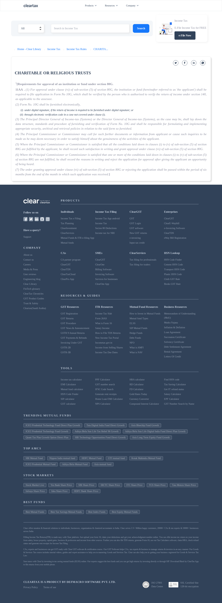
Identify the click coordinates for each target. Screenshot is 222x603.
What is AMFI (137, 347)
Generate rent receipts (106, 394)
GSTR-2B (66, 347)
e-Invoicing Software (174, 228)
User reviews (29, 274)
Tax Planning (67, 223)
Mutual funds (67, 242)
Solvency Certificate (174, 342)
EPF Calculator (171, 399)
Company (130, 5)
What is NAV (136, 352)
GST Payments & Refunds (74, 338)
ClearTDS (169, 233)
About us (27, 255)
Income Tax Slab (103, 313)
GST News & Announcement (75, 328)
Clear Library (30, 284)
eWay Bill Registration (175, 238)
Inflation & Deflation (174, 327)
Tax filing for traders (140, 264)
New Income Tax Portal (107, 338)
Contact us (28, 259)
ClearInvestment (69, 228)
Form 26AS (101, 318)
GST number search (105, 384)
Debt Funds (135, 338)
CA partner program (70, 259)
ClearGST (169, 218)
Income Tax (101, 223)
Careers (27, 264)
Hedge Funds (136, 333)
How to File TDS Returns (108, 333)
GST (132, 218)
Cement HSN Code (173, 264)
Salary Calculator (172, 394)
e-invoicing (135, 238)
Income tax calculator (71, 379)
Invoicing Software (104, 274)
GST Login (135, 223)
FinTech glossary (31, 289)
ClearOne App (102, 284)
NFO (132, 342)
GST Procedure (68, 323)
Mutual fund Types (139, 318)
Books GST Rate (172, 284)
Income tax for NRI (105, 233)
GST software (136, 228)
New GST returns (138, 233)
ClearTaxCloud (68, 274)
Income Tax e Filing (71, 218)
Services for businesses (106, 279)
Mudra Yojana (171, 322)
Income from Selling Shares (109, 347)
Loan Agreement (172, 332)
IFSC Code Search (104, 389)
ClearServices (67, 233)
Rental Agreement (173, 351)
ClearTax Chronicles (33, 293)
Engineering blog (31, 279)
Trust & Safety (30, 303)
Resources (110, 5)
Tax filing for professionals (143, 259)
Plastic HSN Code (173, 274)
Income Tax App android (107, 218)
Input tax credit (137, 242)
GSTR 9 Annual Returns (73, 333)
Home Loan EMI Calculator (109, 399)
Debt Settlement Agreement (177, 347)
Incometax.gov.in (103, 342)
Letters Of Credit (172, 356)
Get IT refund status (174, 389)
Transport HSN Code (174, 269)
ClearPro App (67, 279)
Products (89, 5)
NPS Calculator (102, 404)
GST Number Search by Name (179, 404)
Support (27, 237)
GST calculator (68, 404)
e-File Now (185, 35)
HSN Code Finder (173, 259)
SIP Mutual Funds (138, 328)
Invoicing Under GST (71, 342)
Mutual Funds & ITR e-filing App (77, 238)
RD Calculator (137, 384)
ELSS (132, 323)
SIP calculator (67, 399)
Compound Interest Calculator (144, 404)
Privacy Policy (30, 587)
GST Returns (67, 318)
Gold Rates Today (138, 394)
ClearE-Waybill (171, 223)
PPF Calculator (102, 379)
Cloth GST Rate (172, 279)
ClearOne (99, 264)
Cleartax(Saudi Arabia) (34, 308)
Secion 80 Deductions (106, 228)
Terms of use (49, 587)
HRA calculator (137, 379)
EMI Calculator (68, 384)
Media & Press (30, 269)
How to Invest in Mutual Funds (145, 313)
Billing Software (103, 269)
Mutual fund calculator (72, 389)
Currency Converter (139, 399)
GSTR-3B (66, 352)
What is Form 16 (103, 323)
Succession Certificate (175, 337)
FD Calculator (136, 389)
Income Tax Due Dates (106, 352)
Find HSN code (171, 379)
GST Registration (69, 313)
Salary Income (102, 328)
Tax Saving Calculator (175, 384)
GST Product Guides (33, 298)
